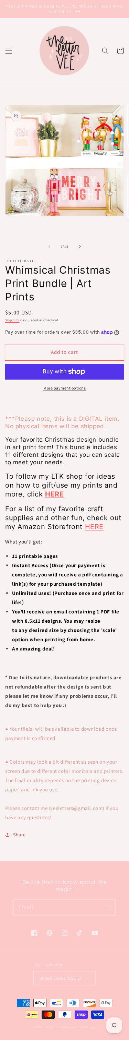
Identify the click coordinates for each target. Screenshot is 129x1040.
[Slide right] (79, 246)
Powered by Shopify (81, 1027)
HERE (94, 527)
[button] (8, 50)
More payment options (64, 388)
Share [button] (19, 835)
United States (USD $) (60, 978)
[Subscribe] (107, 907)
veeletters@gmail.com (76, 808)
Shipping (12, 320)
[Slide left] (49, 246)
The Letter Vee (55, 1027)
